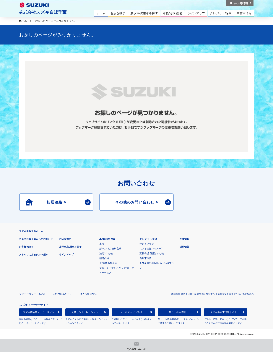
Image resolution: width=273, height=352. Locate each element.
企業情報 (184, 239)
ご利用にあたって (62, 293)
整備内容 (104, 258)
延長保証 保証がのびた (151, 253)
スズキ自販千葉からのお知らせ (36, 239)
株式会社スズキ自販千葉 (43, 12)
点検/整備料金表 (108, 263)
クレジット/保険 (148, 239)
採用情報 (184, 246)
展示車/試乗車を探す (70, 246)
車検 (101, 243)
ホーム (23, 20)
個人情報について (89, 293)
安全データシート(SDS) (32, 293)
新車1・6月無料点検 (110, 248)
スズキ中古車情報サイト (223, 312)
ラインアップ (66, 254)
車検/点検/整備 (107, 239)
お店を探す (65, 239)
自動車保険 (145, 258)
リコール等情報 (177, 312)
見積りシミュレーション (85, 312)
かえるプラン (146, 243)
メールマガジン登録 (131, 312)
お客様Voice (26, 246)
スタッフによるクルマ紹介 (33, 254)
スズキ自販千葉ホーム (31, 231)
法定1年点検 (106, 253)
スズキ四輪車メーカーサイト (38, 312)
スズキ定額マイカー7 (150, 248)
